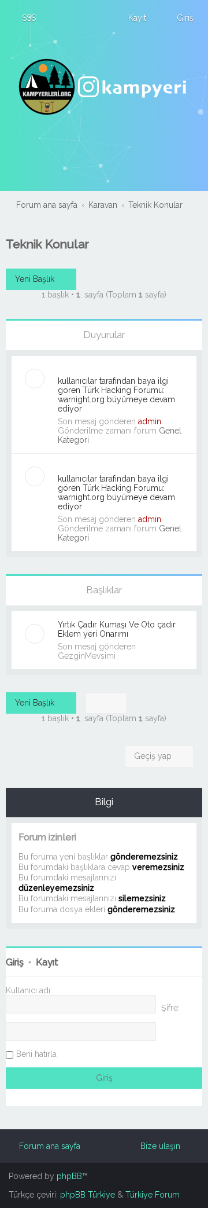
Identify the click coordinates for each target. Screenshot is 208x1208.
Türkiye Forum (152, 1194)
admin (149, 421)
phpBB (69, 1176)
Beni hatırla (36, 1054)
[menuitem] (24, 17)
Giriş (15, 962)
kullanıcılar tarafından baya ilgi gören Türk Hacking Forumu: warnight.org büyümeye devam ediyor (116, 394)
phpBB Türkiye (87, 1194)
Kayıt (47, 962)
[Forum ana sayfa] (104, 87)
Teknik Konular (47, 244)
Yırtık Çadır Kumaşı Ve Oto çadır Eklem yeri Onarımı (117, 629)
